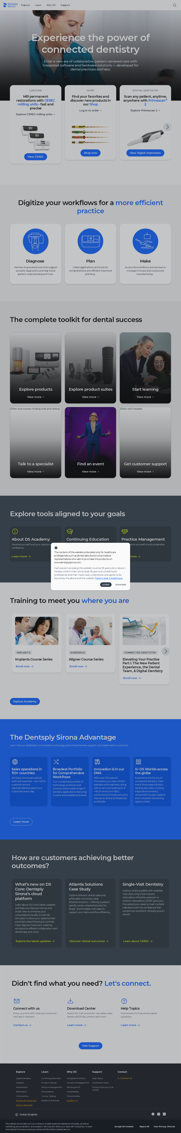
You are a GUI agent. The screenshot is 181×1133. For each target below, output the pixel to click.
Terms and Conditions (109, 578)
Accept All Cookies (124, 1126)
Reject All (144, 1126)
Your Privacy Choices (164, 1126)
